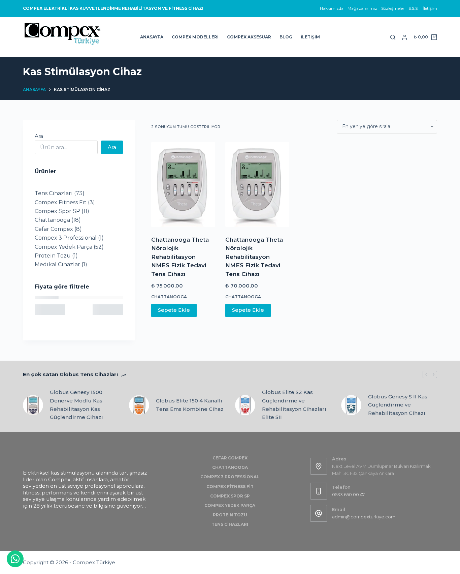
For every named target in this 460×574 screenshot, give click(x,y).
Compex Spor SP (230, 496)
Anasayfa (151, 36)
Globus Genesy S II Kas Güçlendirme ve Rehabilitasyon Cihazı (397, 405)
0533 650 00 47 (348, 494)
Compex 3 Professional (229, 476)
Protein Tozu (230, 514)
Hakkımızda (331, 8)
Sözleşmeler (392, 8)
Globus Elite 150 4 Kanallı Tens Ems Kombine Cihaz (190, 404)
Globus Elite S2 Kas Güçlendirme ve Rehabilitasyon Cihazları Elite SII (294, 404)
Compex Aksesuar (249, 36)
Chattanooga (169, 296)
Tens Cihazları (229, 524)
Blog (286, 36)
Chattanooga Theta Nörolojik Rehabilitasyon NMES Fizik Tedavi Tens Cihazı (180, 256)
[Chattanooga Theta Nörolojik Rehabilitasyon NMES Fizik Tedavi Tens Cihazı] (183, 184)
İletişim (430, 8)
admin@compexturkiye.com (363, 516)
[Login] (404, 37)
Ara (39, 136)
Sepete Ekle (174, 310)
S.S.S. (413, 8)
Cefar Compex (230, 457)
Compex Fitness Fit (230, 486)
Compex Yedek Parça (229, 505)
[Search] (392, 37)
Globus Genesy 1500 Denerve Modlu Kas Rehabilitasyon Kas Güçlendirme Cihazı (76, 404)
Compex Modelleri (195, 36)
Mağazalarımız (362, 8)
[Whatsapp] (15, 558)
